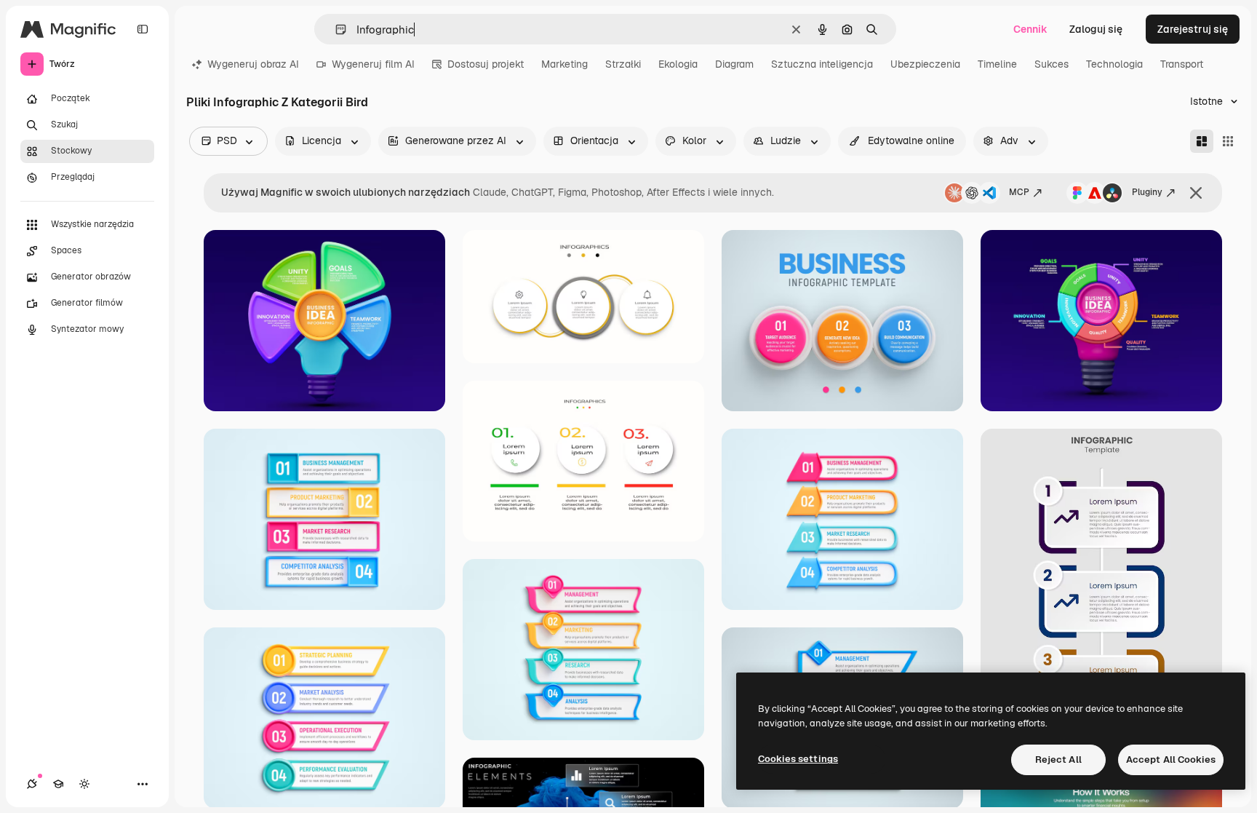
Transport (1181, 64)
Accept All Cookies (1171, 759)
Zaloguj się (1095, 29)
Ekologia (678, 64)
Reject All (1058, 759)
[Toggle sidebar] (142, 29)
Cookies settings (798, 759)
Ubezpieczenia (925, 64)
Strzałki (623, 64)
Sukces (1051, 64)
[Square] (1228, 141)
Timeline (997, 64)
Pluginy (1147, 192)
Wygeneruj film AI (373, 64)
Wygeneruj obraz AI (253, 64)
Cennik (1030, 29)
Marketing (564, 64)
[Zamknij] (1196, 193)
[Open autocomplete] (335, 29)
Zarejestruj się (1192, 29)
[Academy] (58, 784)
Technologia (1114, 64)
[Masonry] (1201, 141)
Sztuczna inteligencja (822, 64)
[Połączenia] (32, 784)
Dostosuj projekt (485, 64)
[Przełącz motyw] (84, 784)
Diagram (734, 64)
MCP (1019, 192)
